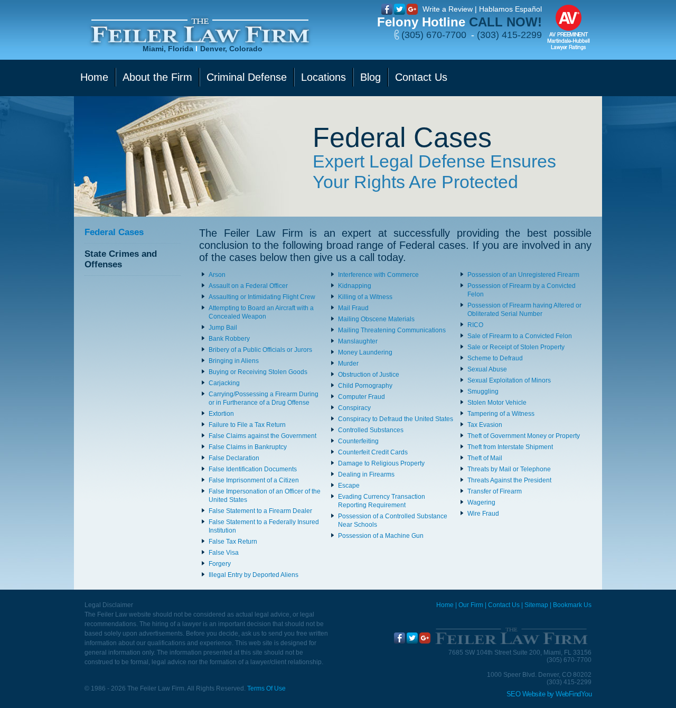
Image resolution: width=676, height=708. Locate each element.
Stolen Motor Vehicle (497, 402)
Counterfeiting (358, 441)
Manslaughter (358, 341)
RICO (475, 325)
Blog (370, 77)
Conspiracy (354, 408)
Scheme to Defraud (495, 358)
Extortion (221, 413)
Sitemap (536, 605)
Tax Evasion (484, 424)
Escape (349, 485)
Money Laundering (365, 352)
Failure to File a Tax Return (247, 424)
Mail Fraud (353, 308)
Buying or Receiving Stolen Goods (258, 372)
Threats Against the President (509, 480)
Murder (348, 363)
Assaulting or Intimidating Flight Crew (262, 297)
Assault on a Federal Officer (248, 286)
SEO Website (526, 694)
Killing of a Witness (365, 297)
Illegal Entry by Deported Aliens (253, 575)
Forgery (220, 563)
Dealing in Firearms (366, 474)
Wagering (481, 502)
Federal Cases (114, 232)
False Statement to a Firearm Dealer (260, 511)
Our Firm (470, 605)
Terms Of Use (266, 688)
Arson (217, 274)
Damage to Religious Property (381, 463)
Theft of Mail (484, 458)
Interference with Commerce (378, 274)
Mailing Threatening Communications (392, 330)
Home (94, 77)
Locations (323, 77)
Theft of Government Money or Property (523, 436)
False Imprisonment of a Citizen (254, 480)
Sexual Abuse (487, 369)
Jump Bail (223, 327)
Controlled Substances (370, 430)
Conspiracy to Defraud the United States (395, 419)
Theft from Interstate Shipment (510, 447)
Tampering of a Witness (500, 413)
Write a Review (447, 9)
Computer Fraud (361, 396)
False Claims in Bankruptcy (248, 447)
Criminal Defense (246, 77)
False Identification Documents (253, 469)
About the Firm (157, 77)
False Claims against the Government (262, 436)
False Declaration (234, 458)
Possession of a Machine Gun (381, 535)
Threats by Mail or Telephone (509, 469)
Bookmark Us (572, 605)
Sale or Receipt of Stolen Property (516, 347)
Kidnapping (354, 286)
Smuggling (483, 391)
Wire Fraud (483, 513)
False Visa (224, 552)
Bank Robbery (229, 338)
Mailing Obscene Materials (376, 319)
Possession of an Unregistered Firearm (523, 274)
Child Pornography (365, 385)
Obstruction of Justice (368, 374)
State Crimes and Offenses (120, 259)
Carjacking (224, 383)
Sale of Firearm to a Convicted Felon (519, 336)
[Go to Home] (511, 636)
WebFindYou (574, 694)
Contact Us (421, 77)
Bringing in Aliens (234, 361)
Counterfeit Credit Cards (373, 452)
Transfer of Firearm (494, 491)
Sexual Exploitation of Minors (509, 380)
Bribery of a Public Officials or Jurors (260, 349)
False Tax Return (233, 541)
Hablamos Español (510, 9)
